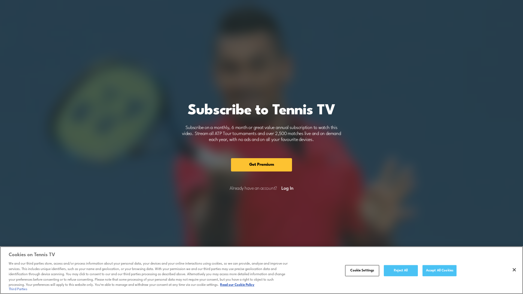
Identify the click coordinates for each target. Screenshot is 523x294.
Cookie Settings (362, 270)
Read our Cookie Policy (237, 285)
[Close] (514, 270)
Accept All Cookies (439, 270)
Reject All (401, 270)
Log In (287, 188)
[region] (261, 270)
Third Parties (18, 289)
